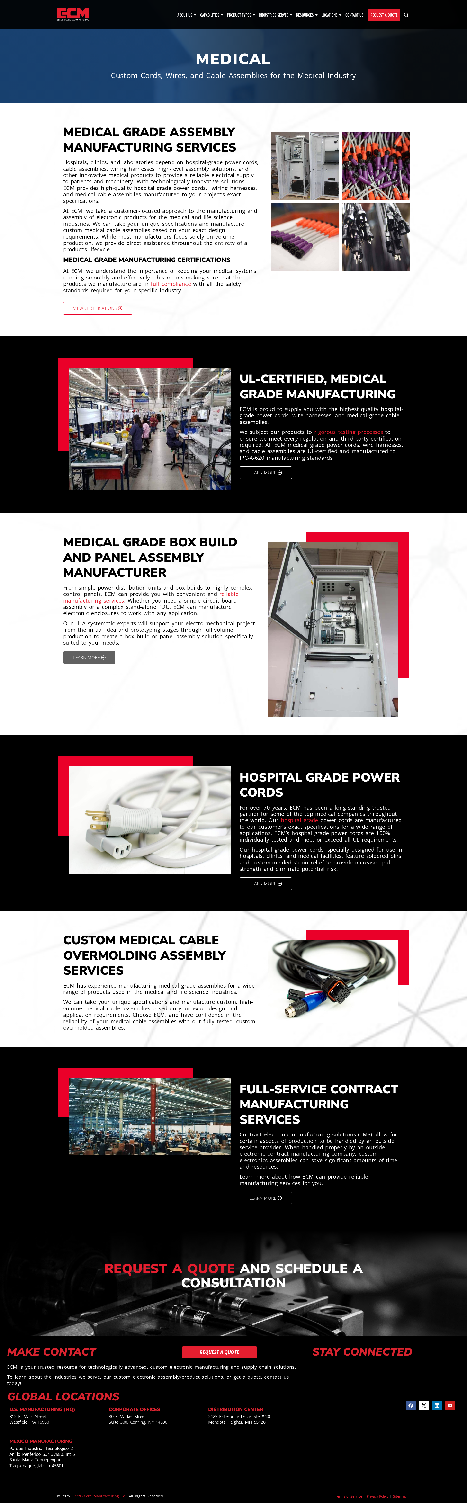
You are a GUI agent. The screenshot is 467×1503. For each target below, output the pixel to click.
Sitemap (399, 1496)
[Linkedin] (437, 1405)
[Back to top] (460, 1476)
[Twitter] (424, 1405)
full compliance (171, 283)
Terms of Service (348, 1496)
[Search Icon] (406, 15)
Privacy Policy (377, 1496)
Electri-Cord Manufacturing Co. (99, 1496)
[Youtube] (450, 1405)
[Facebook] (411, 1405)
